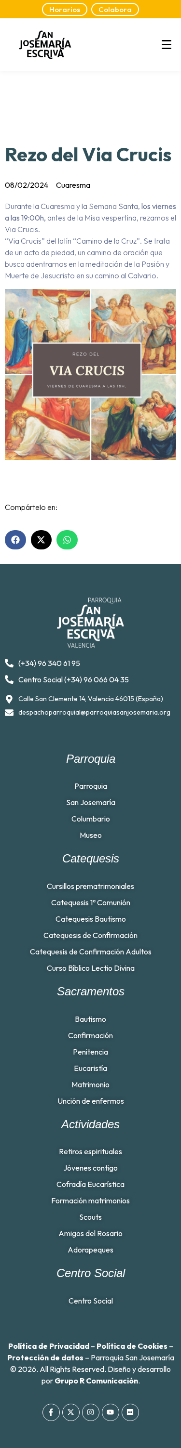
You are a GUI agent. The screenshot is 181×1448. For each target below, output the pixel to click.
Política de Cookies (132, 1346)
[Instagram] (90, 1412)
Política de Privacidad (48, 1346)
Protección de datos (45, 1357)
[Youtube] (110, 1412)
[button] (15, 539)
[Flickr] (130, 1412)
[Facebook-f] (51, 1412)
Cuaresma (73, 185)
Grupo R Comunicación (96, 1380)
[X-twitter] (71, 1412)
